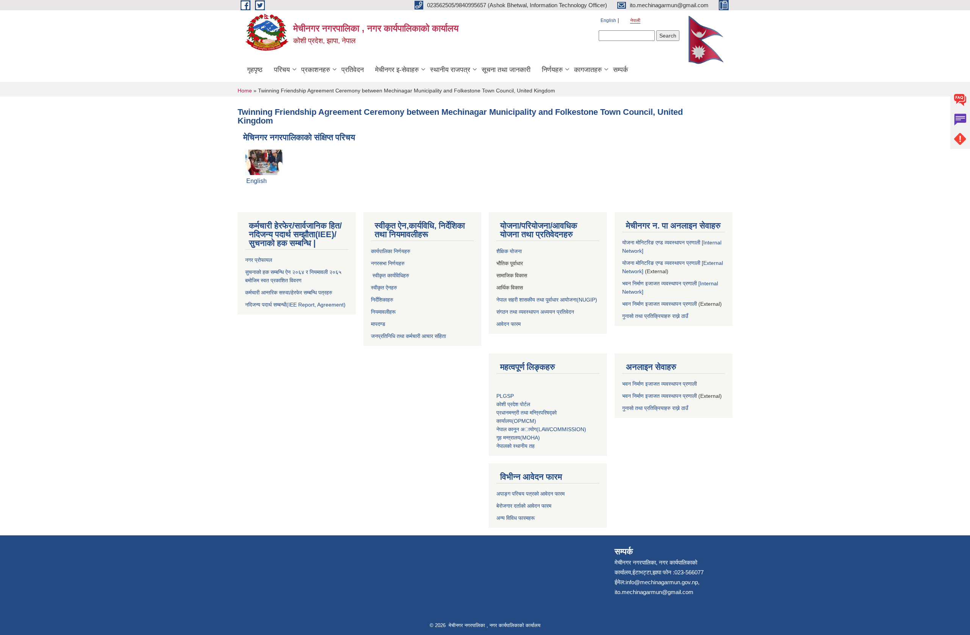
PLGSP (505, 396)
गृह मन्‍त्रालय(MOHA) (518, 438)
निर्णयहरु (552, 70)
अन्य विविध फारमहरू (516, 518)
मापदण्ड (378, 324)
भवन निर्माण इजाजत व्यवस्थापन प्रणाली (659, 304)
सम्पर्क (620, 70)
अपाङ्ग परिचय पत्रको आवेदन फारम (530, 494)
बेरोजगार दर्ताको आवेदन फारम (523, 506)
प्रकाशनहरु (315, 70)
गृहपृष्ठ (255, 70)
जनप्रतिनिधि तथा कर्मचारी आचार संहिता (408, 336)
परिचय (282, 70)
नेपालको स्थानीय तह (515, 446)
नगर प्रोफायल (259, 260)
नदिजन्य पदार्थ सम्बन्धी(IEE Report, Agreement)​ (295, 305)
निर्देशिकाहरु (383, 300)
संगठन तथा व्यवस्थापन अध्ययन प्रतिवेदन (535, 312)
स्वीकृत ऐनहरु (385, 288)
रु (408, 275)
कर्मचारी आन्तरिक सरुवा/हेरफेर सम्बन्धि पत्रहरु (288, 292)
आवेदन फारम (508, 324)
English (608, 20)
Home (245, 91)
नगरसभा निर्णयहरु (388, 263)
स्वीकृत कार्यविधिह (388, 275)
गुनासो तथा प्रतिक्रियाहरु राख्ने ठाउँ (656, 316)
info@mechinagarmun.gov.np (662, 582)
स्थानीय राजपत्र (450, 70)
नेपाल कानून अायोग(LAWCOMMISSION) (541, 429)
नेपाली (635, 20)
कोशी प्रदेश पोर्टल (513, 404)
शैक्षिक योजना (509, 251)
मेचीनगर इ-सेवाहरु (397, 70)
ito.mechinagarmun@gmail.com (654, 592)
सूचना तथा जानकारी (506, 70)
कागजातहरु (588, 70)
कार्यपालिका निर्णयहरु (390, 251)
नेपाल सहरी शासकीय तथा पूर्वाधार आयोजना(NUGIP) (546, 300)
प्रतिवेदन (352, 70)
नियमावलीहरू (383, 312)
